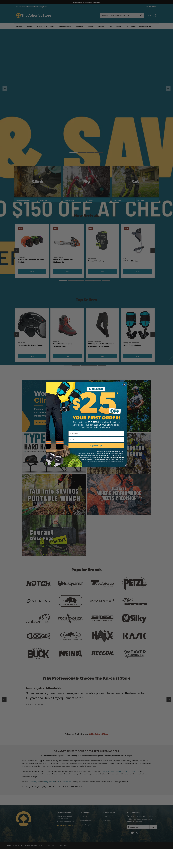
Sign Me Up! (96, 445)
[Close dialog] (124, 384)
